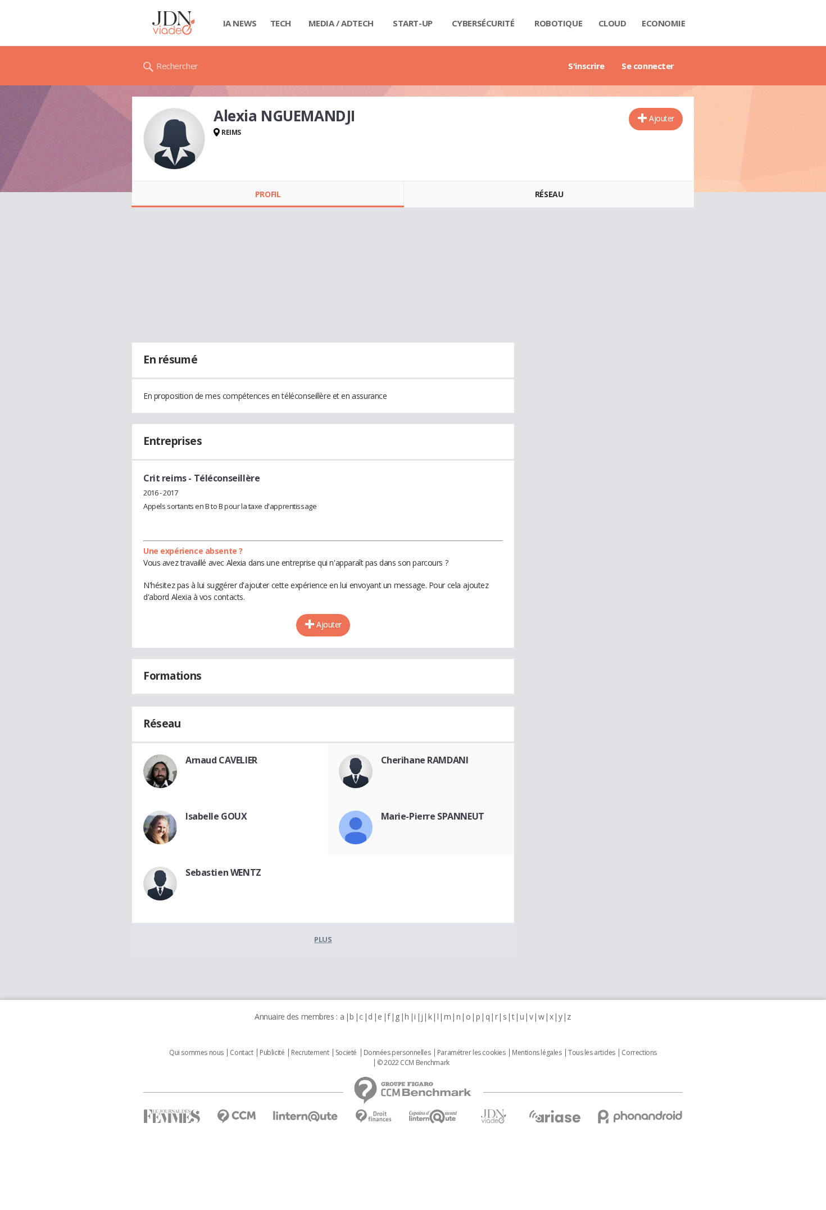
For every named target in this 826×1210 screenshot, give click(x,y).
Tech (280, 23)
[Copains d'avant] (433, 1116)
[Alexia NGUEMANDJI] (174, 139)
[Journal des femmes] (171, 1116)
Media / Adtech (341, 23)
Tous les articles (591, 1053)
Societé (346, 1053)
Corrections (638, 1053)
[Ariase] (554, 1116)
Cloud (612, 23)
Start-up (413, 23)
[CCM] (236, 1116)
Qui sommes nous (196, 1053)
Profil (267, 194)
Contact (241, 1053)
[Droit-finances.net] (373, 1116)
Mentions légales (536, 1053)
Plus (323, 939)
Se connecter (647, 65)
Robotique (558, 23)
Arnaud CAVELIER (221, 760)
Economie (664, 23)
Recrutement (310, 1053)
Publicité (272, 1053)
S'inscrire (586, 65)
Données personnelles (397, 1053)
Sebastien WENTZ (223, 872)
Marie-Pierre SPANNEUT (432, 816)
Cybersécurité (483, 23)
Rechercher (177, 65)
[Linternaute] (305, 1116)
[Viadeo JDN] (493, 1116)
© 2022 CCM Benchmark (413, 1063)
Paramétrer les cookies (471, 1053)
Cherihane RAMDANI (425, 760)
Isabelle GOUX (216, 816)
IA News (240, 23)
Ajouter (661, 118)
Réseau (549, 194)
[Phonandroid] (640, 1116)
